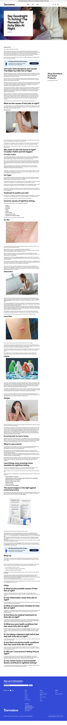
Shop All (26, 697)
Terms (24, 716)
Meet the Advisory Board (43, 694)
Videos (41, 700)
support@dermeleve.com (29, 707)
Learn (33, 4)
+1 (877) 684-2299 (28, 705)
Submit (30, 685)
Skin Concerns (42, 696)
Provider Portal (27, 699)
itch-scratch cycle (13, 441)
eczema (25, 628)
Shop (28, 4)
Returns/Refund (29, 716)
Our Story (42, 692)
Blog (41, 698)
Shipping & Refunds (59, 693)
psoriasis (28, 628)
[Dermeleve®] (22, 512)
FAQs (56, 692)
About (37, 4)
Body (26, 692)
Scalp (26, 693)
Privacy (21, 716)
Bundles (26, 695)
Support (56, 690)
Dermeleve (35, 620)
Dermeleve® (23, 494)
